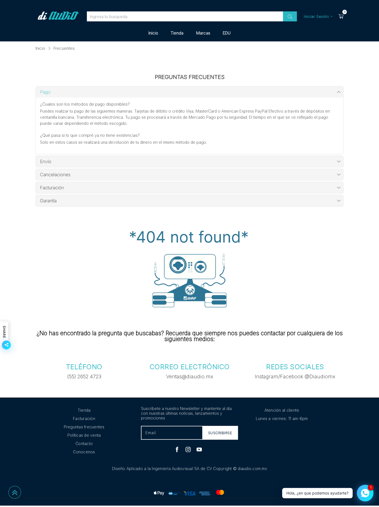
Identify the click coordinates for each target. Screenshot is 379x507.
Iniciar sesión (316, 16)
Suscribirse (220, 433)
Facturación (84, 418)
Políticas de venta (84, 435)
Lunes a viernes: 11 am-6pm (282, 418)
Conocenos (84, 451)
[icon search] (290, 16)
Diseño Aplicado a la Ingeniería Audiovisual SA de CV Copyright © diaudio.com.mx (189, 468)
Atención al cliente (281, 410)
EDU (227, 33)
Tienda (177, 33)
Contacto (84, 443)
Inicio (153, 33)
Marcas (203, 33)
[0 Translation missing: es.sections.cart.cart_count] (340, 16)
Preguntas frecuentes (84, 426)
